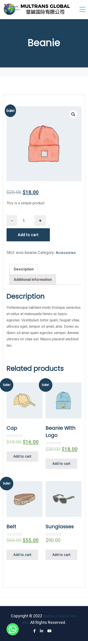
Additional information (33, 279)
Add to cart (28, 234)
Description (24, 269)
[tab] (23, 269)
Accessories (66, 253)
